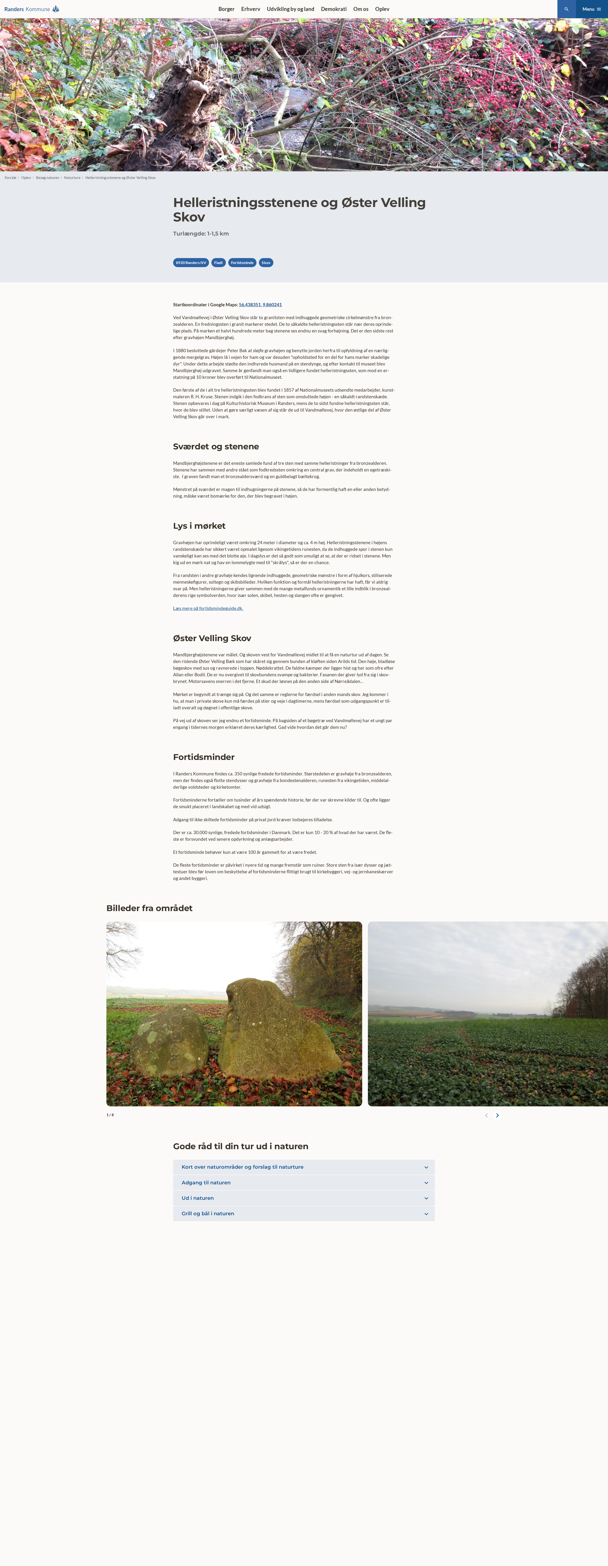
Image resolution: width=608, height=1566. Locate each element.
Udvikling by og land (290, 9)
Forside (10, 177)
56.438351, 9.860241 (260, 304)
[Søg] (566, 9)
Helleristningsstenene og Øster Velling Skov (121, 177)
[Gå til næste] (497, 1115)
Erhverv (250, 9)
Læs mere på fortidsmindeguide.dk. (208, 608)
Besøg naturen (47, 177)
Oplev (382, 9)
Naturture (72, 177)
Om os (361, 9)
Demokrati (334, 9)
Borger (226, 9)
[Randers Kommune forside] (33, 9)
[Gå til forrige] (487, 1115)
